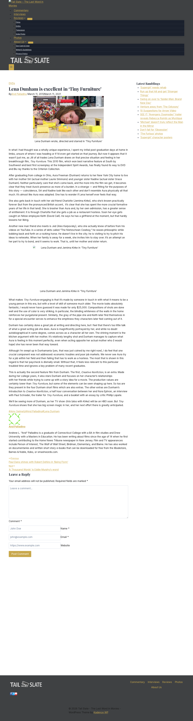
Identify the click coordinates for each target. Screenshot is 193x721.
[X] (13, 693)
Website (65, 545)
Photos (18, 38)
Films (18, 22)
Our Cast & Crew (23, 46)
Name (65, 528)
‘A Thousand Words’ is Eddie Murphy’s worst (34, 468)
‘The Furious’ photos (151, 133)
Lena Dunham (51, 411)
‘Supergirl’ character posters (156, 137)
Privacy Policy (22, 54)
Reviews (167, 682)
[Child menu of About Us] (30, 43)
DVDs (18, 26)
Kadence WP (101, 712)
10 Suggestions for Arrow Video (158, 110)
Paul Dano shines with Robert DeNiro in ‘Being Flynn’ (38, 460)
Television (20, 30)
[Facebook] (11, 693)
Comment (15, 521)
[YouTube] (16, 693)
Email (65, 537)
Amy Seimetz (17, 411)
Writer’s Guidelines (24, 50)
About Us (156, 687)
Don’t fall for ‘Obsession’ (154, 129)
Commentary (21, 10)
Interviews (20, 14)
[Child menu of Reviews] (29, 19)
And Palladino (19, 94)
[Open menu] (11, 67)
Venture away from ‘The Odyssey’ (159, 106)
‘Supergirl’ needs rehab (153, 87)
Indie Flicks (20, 34)
